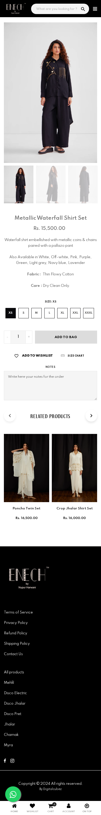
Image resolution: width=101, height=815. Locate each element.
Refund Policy (15, 633)
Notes (50, 367)
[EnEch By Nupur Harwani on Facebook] (5, 761)
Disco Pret (12, 714)
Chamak (11, 735)
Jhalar (9, 724)
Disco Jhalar (14, 703)
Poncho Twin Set (26, 508)
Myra (8, 745)
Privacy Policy (16, 623)
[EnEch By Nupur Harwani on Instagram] (12, 761)
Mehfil (9, 683)
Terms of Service (18, 612)
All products (14, 672)
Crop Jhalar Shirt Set (74, 508)
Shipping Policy (17, 644)
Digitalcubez (52, 789)
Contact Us (13, 654)
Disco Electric (15, 693)
